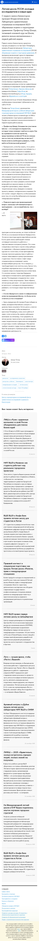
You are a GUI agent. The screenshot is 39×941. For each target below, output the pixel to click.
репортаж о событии (8, 381)
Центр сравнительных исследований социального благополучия (16, 399)
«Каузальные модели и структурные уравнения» (18, 53)
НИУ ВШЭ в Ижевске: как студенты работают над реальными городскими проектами (16, 466)
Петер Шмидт (13, 89)
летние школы (24, 384)
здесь (18, 929)
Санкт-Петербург (23, 388)
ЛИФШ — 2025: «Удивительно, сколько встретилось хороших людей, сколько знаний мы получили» (18, 756)
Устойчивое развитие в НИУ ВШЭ (11, 896)
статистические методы (9, 388)
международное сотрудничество (11, 384)
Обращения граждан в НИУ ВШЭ (10, 906)
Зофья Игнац (21, 91)
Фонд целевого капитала (8, 908)
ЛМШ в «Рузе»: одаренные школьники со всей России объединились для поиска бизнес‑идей (16, 423)
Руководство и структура (8, 894)
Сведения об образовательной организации (13, 917)
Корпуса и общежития (8, 901)
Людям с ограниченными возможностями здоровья (15, 919)
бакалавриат (19, 381)
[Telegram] (5, 336)
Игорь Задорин (26, 94)
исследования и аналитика (17, 378)
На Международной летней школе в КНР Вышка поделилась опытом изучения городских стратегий (18, 809)
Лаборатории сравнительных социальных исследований (17, 49)
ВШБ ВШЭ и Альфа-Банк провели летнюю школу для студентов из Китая (16, 518)
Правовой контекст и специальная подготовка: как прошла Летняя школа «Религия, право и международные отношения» (18, 568)
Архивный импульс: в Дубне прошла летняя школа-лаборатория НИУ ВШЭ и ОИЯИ (19, 707)
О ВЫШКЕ (5, 889)
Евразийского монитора (18, 96)
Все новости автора (15, 362)
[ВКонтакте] (3, 336)
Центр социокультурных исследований (14, 397)
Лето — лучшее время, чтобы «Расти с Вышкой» (17, 658)
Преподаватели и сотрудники (9, 898)
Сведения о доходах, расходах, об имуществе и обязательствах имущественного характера (14, 914)
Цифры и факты (6, 891)
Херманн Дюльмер (25, 89)
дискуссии (5, 378)
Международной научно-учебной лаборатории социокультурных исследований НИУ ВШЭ (18, 112)
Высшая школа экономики (11, 2)
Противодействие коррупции (10, 910)
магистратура (29, 381)
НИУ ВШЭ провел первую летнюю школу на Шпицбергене (18, 615)
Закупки (4, 903)
